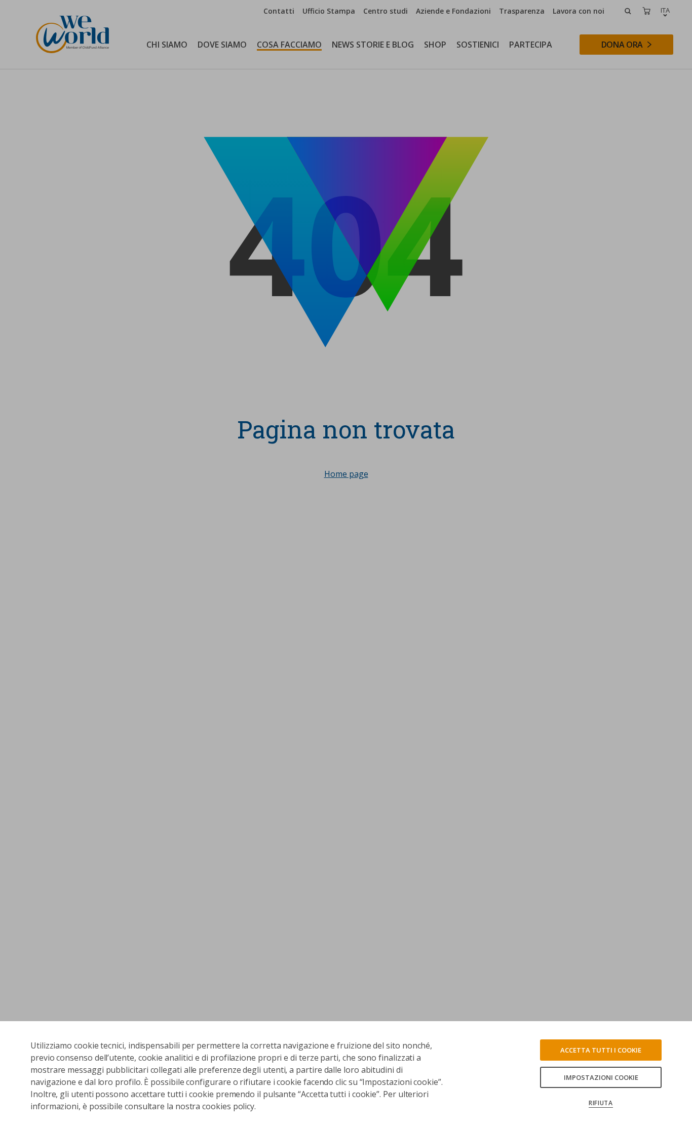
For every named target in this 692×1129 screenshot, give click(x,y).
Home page (346, 473)
